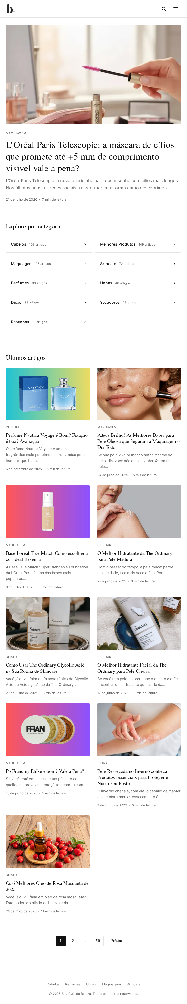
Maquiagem (111, 984)
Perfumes (72, 984)
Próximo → (119, 940)
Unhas (91, 984)
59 (98, 940)
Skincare (133, 984)
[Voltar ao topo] (175, 994)
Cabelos (53, 984)
